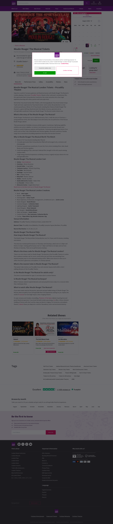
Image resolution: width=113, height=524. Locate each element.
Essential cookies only (45, 68)
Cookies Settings (67, 70)
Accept (45, 73)
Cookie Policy (64, 63)
